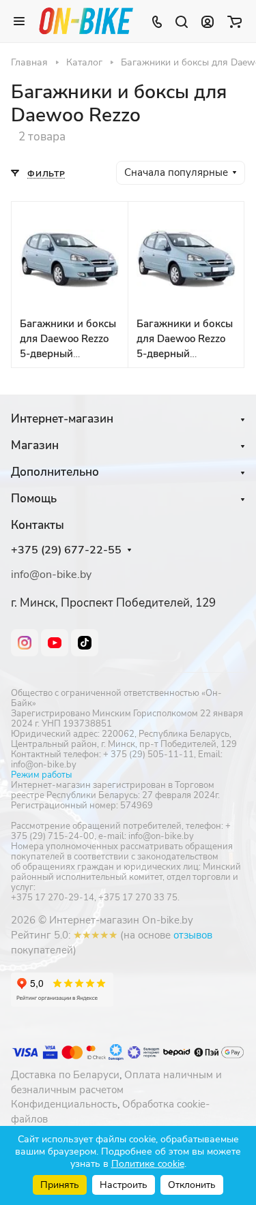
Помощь (34, 498)
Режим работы (41, 775)
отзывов (192, 935)
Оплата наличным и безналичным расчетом (116, 1082)
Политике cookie (147, 1163)
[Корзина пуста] (234, 21)
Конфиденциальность (64, 1104)
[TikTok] (84, 642)
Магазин (35, 445)
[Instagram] (24, 642)
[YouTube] (54, 642)
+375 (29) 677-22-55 (66, 550)
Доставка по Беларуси (65, 1075)
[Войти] (207, 21)
